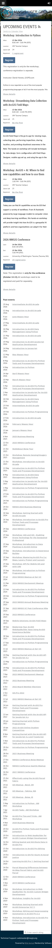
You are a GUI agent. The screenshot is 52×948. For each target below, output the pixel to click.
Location (5, 46)
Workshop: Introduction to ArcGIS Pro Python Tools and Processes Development (30, 522)
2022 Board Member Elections (26, 686)
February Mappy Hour (22, 424)
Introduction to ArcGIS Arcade (26, 310)
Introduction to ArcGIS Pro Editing (28, 848)
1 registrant (17, 53)
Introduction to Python (23, 367)
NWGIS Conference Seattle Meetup (29, 766)
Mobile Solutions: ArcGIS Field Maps (29, 620)
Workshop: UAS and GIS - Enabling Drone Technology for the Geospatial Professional (29, 538)
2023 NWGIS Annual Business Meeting (30, 602)
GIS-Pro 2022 (18, 693)
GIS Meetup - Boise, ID (22, 797)
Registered (6, 53)
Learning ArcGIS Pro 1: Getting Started (30, 861)
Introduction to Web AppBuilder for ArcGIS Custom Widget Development (29, 836)
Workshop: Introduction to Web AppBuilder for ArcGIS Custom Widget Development (30, 892)
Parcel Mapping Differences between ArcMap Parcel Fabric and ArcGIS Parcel (30, 870)
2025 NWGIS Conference (23, 442)
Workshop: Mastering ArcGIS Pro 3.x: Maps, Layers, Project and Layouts (29, 558)
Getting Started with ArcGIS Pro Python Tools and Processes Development (27, 708)
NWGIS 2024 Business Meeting (26, 506)
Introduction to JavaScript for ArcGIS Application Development (29, 393)
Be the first (17, 122)
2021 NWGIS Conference (23, 772)
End (4, 250)
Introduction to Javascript (24, 348)
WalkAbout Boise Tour (22, 449)
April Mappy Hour (20, 373)
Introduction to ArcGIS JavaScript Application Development (28, 343)
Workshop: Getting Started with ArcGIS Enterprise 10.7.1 (27, 905)
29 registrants (18, 260)
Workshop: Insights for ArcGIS (26, 898)
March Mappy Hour (21, 379)
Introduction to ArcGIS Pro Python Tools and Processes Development (28, 362)
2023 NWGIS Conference (23, 614)
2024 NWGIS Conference (23, 528)
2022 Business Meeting (23, 680)
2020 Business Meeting (23, 822)
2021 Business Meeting (23, 753)
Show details (9, 94)
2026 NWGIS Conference (16, 239)
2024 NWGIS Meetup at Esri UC (26, 577)
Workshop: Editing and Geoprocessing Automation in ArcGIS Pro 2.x (30, 912)
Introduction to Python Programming (30, 411)
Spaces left (6, 50)
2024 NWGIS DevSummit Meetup (28, 583)
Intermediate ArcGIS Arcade (25, 304)
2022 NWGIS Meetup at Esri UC (26, 699)
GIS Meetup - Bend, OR (23, 784)
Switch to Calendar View (13, 31)
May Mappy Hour (20, 354)
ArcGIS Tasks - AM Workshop (25, 810)
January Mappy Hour (22, 430)
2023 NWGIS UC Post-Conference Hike (30, 608)
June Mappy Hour (20, 316)
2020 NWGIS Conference (23, 876)
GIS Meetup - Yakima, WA (24, 791)
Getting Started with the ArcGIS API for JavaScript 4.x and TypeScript (29, 735)
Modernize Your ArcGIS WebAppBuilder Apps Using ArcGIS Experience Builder (28, 630)
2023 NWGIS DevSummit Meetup (28, 674)
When (5, 40)
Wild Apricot (29, 943)
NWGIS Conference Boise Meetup (28, 759)
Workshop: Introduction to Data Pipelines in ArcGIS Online (27, 545)
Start (4, 245)
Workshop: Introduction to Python (22, 35)
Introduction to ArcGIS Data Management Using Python (25, 330)
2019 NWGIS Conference (23, 883)
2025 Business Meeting (23, 436)
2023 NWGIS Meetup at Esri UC (26, 649)
